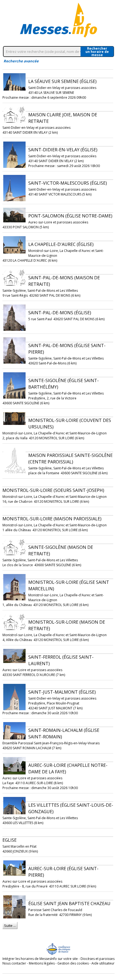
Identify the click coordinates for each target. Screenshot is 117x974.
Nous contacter (14, 963)
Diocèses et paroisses (98, 958)
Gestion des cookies (73, 963)
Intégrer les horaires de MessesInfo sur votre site (40, 958)
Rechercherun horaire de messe (97, 51)
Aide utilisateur (103, 963)
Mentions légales (42, 963)
